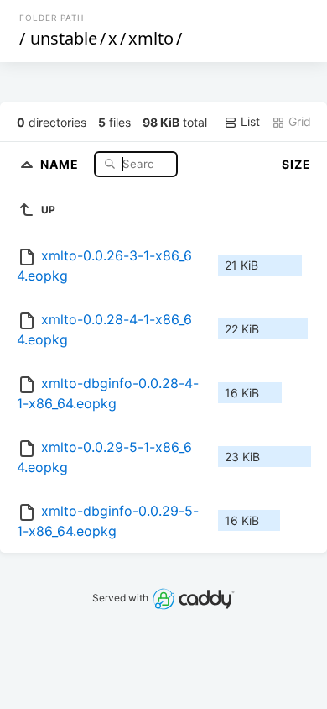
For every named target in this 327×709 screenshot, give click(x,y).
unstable (63, 38)
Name (61, 163)
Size (296, 164)
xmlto (151, 38)
